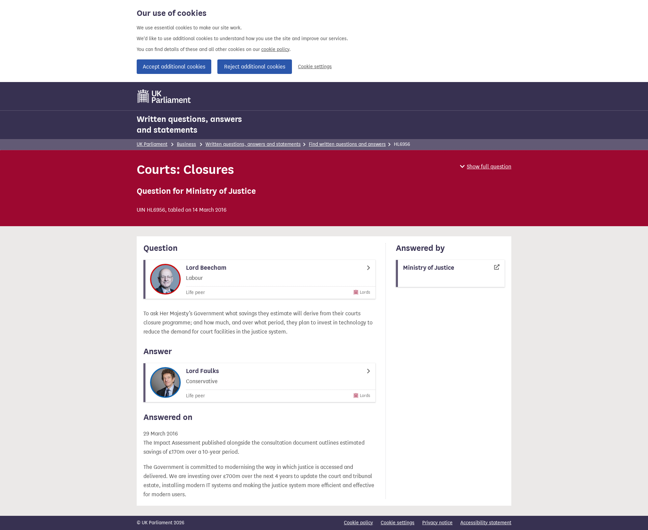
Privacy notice (437, 523)
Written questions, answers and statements (189, 124)
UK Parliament (152, 144)
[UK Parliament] (164, 96)
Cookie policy (358, 523)
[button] (485, 166)
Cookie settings (315, 67)
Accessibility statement (485, 523)
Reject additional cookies (254, 66)
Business (186, 144)
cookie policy (275, 49)
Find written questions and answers (347, 144)
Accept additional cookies (174, 66)
